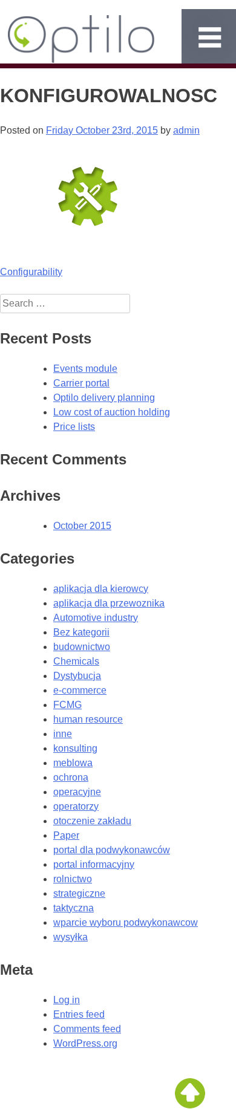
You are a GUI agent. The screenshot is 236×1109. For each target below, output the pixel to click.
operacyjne (77, 792)
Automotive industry (95, 618)
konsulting (75, 748)
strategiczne (79, 893)
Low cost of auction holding (111, 412)
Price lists (74, 426)
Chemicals (76, 661)
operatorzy (76, 806)
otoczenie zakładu (92, 821)
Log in (66, 1000)
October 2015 (82, 526)
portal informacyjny (93, 864)
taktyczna (73, 908)
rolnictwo (72, 879)
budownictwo (81, 647)
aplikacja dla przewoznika (109, 603)
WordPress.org (85, 1043)
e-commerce (80, 690)
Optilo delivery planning (104, 397)
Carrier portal (81, 383)
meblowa (73, 763)
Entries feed (79, 1014)
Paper (66, 835)
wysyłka (70, 937)
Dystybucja (77, 676)
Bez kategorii (81, 632)
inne (62, 734)
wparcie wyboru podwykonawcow (125, 922)
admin (186, 130)
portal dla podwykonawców (111, 850)
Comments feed (87, 1029)
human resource (88, 719)
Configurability (31, 272)
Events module (85, 368)
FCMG (67, 705)
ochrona (70, 777)
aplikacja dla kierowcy (100, 589)
